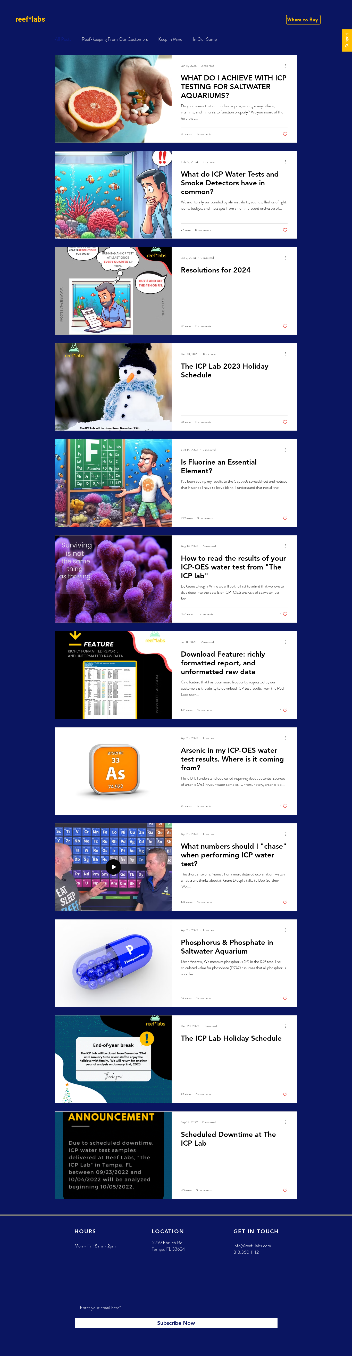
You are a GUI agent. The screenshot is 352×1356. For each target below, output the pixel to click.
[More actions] (287, 66)
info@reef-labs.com (252, 1245)
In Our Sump (205, 39)
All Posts (63, 39)
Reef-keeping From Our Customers (115, 39)
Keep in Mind (170, 39)
